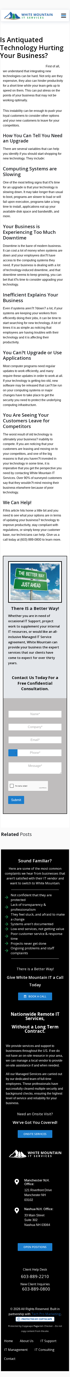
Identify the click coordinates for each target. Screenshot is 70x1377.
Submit (16, 800)
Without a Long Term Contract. (35, 1029)
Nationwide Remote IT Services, (35, 1016)
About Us (26, 1341)
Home (8, 1341)
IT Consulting (44, 1350)
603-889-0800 (36, 1289)
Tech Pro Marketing (46, 1314)
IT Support (48, 1341)
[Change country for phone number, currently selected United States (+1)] (13, 752)
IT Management (16, 1350)
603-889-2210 (35, 1276)
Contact (9, 1359)
